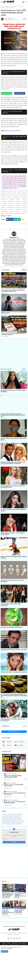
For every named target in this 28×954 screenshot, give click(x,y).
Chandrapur (5, 814)
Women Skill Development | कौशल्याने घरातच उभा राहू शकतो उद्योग (7, 911)
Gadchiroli (19, 814)
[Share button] (22, 219)
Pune (4, 821)
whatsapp (21, 741)
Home (3, 943)
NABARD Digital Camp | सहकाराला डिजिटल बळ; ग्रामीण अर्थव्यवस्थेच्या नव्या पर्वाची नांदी (7, 895)
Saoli (19, 821)
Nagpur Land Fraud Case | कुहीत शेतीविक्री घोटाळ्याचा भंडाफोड (13, 785)
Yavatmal (19, 823)
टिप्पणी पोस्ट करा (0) (14, 731)
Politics (20, 819)
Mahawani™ (13, 237)
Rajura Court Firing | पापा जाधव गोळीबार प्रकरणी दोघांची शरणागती (15, 794)
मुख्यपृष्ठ (2, 6)
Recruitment (13, 821)
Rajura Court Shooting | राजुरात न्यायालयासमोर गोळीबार (12, 776)
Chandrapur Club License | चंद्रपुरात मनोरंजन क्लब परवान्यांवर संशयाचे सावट (13, 334)
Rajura (8, 821)
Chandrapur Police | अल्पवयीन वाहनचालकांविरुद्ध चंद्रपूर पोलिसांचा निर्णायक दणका (13, 291)
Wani (4, 823)
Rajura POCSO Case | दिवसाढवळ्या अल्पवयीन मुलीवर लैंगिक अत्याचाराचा (13, 312)
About (8, 943)
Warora (13, 823)
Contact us (14, 943)
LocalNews (7, 6)
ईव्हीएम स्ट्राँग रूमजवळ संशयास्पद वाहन (13, 130)
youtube (21, 745)
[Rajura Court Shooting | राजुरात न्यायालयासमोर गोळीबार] (14, 763)
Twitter (15, 219)
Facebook (10, 219)
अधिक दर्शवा (24, 270)
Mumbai (4, 819)
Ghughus (5, 816)
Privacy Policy (22, 943)
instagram (9, 745)
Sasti (23, 821)
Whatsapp (19, 219)
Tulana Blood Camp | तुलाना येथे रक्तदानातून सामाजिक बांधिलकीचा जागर (12, 112)
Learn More (9, 948)
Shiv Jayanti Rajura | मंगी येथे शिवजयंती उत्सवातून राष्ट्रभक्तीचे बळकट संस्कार (14, 72)
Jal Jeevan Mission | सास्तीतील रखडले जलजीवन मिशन (19, 911)
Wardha (8, 823)
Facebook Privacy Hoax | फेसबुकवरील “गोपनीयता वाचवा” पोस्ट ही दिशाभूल (20, 895)
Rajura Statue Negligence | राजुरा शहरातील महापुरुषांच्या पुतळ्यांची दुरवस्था (14, 170)
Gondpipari (11, 816)
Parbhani (15, 819)
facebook (9, 741)
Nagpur (9, 819)
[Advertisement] (14, 862)
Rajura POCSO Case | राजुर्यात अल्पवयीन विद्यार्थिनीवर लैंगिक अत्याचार (14, 137)
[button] (26, 2)
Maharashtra (18, 816)
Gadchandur (12, 814)
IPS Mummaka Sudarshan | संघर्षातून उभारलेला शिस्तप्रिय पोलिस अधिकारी (14, 802)
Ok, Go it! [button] (4, 951)
